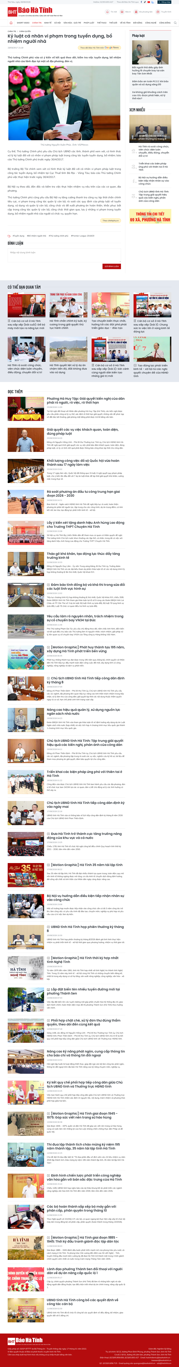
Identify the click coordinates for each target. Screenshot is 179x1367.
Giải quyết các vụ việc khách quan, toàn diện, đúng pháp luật (83, 432)
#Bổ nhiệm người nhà (36, 236)
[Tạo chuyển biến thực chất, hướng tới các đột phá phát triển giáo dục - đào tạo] (110, 304)
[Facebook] (141, 2)
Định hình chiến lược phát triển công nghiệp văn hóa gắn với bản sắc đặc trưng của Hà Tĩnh (84, 1178)
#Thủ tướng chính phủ (58, 236)
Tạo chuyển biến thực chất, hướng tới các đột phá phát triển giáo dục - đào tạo (109, 324)
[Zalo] (153, 2)
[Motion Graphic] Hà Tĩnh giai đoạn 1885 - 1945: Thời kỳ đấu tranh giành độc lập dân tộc (83, 1240)
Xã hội (57, 23)
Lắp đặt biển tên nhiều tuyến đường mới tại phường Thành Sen (83, 991)
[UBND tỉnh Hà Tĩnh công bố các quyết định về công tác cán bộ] (26, 1310)
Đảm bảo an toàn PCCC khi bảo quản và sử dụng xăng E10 (150, 83)
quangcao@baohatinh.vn (144, 1363)
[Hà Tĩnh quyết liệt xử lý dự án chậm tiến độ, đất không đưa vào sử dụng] (68, 349)
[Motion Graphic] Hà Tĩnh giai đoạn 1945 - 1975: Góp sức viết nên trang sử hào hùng (82, 1116)
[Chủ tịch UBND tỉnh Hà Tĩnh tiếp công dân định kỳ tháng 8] (26, 688)
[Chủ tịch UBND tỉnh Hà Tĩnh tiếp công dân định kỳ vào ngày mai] (26, 813)
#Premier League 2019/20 (82, 236)
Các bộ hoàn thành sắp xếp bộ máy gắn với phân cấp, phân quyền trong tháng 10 (81, 1209)
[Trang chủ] (11, 23)
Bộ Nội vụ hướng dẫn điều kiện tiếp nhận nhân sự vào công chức (154, 180)
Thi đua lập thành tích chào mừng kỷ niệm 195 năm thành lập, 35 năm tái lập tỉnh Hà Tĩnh (83, 1147)
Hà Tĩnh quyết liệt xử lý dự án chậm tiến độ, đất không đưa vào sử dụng (68, 368)
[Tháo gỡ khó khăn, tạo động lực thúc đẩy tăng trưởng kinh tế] (26, 564)
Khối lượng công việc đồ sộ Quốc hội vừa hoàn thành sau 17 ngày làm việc (83, 463)
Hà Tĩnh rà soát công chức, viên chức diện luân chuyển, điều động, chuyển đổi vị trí (154, 151)
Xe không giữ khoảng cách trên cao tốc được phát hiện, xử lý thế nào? (150, 95)
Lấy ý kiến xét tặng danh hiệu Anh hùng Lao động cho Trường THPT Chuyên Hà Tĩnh (85, 525)
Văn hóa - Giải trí (72, 23)
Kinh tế (47, 23)
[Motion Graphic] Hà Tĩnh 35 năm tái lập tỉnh (86, 865)
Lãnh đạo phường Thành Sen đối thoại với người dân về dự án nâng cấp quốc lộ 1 (84, 1271)
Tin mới (114, 12)
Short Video (23, 23)
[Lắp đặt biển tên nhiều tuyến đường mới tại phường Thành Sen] (26, 1000)
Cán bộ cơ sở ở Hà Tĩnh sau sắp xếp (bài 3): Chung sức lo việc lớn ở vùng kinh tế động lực (152, 326)
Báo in (128, 12)
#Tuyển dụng (18, 236)
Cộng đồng (165, 23)
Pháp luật (89, 23)
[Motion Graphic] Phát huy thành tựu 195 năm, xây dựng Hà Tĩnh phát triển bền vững (86, 649)
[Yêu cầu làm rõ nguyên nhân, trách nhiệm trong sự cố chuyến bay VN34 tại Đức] (26, 626)
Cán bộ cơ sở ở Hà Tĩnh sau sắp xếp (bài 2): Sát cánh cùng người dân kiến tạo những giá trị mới (110, 371)
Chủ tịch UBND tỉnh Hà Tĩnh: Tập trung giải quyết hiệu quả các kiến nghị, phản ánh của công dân (154, 196)
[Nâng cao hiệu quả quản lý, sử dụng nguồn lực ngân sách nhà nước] (26, 720)
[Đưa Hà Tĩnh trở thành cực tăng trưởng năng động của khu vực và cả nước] (26, 844)
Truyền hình (166, 12)
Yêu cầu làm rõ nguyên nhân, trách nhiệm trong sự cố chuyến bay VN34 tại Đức (85, 618)
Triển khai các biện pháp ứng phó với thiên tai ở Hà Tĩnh (153, 166)
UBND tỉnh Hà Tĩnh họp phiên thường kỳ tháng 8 (153, 137)
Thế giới (113, 23)
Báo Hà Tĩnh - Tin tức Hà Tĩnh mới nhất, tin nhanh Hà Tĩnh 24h (36, 12)
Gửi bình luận (112, 266)
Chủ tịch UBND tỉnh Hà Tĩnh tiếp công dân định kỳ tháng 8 (85, 680)
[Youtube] (149, 2)
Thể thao (101, 23)
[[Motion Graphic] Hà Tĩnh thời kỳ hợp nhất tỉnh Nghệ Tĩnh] (26, 968)
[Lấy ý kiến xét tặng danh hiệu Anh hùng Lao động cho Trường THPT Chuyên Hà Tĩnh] (26, 533)
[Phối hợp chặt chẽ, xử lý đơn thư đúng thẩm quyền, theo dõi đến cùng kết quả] (26, 1031)
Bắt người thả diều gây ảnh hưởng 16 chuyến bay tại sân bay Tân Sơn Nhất (148, 70)
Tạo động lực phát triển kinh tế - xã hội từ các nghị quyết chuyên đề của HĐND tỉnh (151, 371)
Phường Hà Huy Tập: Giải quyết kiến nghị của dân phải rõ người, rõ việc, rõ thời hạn (86, 401)
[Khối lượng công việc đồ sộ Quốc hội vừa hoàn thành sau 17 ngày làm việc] (26, 471)
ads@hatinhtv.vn (164, 1363)
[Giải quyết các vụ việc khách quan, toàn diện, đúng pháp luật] (26, 440)
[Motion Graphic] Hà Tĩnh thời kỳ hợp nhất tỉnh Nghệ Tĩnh (82, 960)
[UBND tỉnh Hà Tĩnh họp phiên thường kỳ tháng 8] (150, 129)
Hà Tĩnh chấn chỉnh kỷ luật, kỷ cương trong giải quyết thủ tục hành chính (68, 324)
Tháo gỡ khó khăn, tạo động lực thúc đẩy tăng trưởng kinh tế (83, 556)
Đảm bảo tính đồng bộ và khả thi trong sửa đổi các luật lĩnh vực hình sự (86, 587)
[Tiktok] (145, 2)
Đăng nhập (166, 2)
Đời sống (137, 23)
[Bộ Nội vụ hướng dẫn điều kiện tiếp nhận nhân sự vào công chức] (26, 906)
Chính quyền (25, 31)
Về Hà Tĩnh (125, 23)
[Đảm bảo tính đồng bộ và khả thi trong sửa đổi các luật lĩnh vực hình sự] (26, 595)
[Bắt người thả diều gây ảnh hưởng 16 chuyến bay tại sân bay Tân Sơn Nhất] (150, 52)
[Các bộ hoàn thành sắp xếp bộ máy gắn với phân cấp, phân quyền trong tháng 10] (26, 1217)
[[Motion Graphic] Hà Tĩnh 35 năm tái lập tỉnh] (26, 875)
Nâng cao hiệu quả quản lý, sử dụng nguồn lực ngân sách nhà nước (83, 712)
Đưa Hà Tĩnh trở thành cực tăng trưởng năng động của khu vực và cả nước (84, 836)
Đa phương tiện (146, 12)
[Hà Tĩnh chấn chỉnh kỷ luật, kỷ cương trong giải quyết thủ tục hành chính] (68, 304)
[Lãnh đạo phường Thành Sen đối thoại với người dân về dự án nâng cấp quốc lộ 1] (26, 1279)
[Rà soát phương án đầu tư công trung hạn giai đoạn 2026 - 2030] (26, 502)
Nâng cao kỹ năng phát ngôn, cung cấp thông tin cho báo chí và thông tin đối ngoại (86, 1054)
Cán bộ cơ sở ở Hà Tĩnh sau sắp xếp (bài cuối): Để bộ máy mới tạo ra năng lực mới (26, 324)
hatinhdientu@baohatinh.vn (158, 1357)
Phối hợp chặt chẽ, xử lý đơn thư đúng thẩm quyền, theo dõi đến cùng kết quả (83, 1023)
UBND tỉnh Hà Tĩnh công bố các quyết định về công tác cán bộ (82, 1302)
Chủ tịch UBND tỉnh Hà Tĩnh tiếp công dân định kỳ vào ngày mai (86, 805)
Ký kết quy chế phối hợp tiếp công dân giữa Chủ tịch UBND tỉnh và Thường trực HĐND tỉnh (85, 1085)
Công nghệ (150, 23)
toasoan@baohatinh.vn (161, 1360)
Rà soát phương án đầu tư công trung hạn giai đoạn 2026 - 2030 (83, 494)
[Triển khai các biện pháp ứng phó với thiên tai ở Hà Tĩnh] (26, 782)
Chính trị (37, 23)
